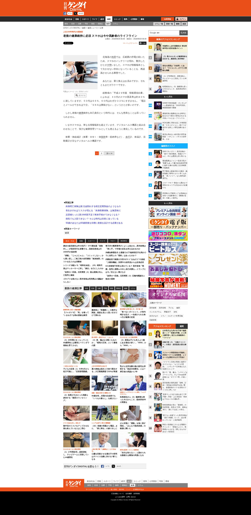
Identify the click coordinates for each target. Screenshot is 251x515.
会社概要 (129, 493)
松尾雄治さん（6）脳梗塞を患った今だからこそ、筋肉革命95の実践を (133, 399)
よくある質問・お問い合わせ (125, 497)
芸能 (77, 19)
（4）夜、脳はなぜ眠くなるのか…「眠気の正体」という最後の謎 (104, 342)
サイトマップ (103, 489)
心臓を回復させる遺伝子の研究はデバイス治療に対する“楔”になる (104, 456)
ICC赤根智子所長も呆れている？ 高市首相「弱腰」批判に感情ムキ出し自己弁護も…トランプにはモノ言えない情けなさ (125, 269)
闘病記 (118, 288)
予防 (105, 288)
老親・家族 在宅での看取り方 (101, 393)
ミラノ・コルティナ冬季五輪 (172, 316)
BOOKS (124, 241)
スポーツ (85, 19)
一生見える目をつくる (70, 366)
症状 (92, 288)
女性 (175, 312)
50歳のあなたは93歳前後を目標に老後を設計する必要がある (94, 223)
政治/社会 (68, 19)
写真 (161, 481)
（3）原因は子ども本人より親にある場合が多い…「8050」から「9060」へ (133, 342)
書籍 (142, 19)
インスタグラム (155, 312)
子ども (171, 308)
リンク (128, 489)
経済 (102, 19)
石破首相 (152, 320)
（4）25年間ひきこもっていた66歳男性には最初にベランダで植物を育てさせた (76, 342)
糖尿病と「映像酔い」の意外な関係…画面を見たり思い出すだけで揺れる (104, 312)
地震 (114, 57)
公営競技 (134, 19)
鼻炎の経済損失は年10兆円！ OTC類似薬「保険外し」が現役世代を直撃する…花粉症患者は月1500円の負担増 (83, 249)
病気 (86, 288)
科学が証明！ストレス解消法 (129, 450)
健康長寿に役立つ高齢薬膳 (72, 309)
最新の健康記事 (73, 288)
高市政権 (152, 308)
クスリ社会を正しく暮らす (72, 423)
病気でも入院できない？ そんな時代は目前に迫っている (92, 219)
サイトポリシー (91, 489)
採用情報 (136, 493)
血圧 (128, 137)
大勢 (109, 65)
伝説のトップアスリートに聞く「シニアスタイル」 (133, 393)
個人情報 (114, 489)
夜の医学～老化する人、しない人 (102, 337)
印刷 (144, 43)
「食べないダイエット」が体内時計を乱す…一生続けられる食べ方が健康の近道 (133, 314)
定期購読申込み (138, 489)
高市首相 (162, 308)
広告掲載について (117, 493)
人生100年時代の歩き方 (99, 366)
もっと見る (168, 97)
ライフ (94, 19)
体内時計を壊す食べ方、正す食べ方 (131, 309)
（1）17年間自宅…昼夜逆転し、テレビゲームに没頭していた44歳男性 (76, 454)
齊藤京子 (167, 312)
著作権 (121, 489)
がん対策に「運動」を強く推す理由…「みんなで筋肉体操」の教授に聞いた (133, 426)
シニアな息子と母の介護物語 (101, 423)
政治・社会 (70, 241)
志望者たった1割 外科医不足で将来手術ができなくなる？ (93, 215)
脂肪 (103, 137)
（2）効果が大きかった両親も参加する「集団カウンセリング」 (75, 397)
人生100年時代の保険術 (73, 32)
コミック (117, 19)
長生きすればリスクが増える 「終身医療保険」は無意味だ (93, 210)
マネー (112, 241)
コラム (132, 288)
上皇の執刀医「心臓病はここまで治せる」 (104, 450)
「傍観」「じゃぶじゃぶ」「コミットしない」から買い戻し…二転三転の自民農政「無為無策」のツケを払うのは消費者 (83, 258)
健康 (109, 19)
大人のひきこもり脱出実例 (72, 337)
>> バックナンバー (130, 43)
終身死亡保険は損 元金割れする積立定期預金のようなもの (93, 206)
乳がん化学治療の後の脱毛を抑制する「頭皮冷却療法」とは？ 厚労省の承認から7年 (133, 369)
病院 (111, 288)
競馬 (125, 19)
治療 (99, 288)
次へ (109, 153)
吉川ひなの (153, 316)
